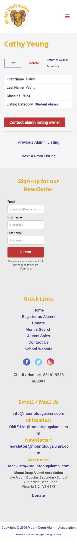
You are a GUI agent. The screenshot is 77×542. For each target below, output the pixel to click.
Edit (13, 63)
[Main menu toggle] (67, 16)
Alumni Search (38, 329)
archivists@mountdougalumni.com (39, 466)
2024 (26, 96)
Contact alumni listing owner (34, 122)
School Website (38, 349)
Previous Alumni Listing (38, 142)
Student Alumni (47, 104)
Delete (34, 63)
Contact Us (38, 342)
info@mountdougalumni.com (38, 413)
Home (38, 310)
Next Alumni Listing (39, 156)
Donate (38, 323)
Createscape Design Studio (45, 534)
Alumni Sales (38, 336)
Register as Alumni (38, 316)
